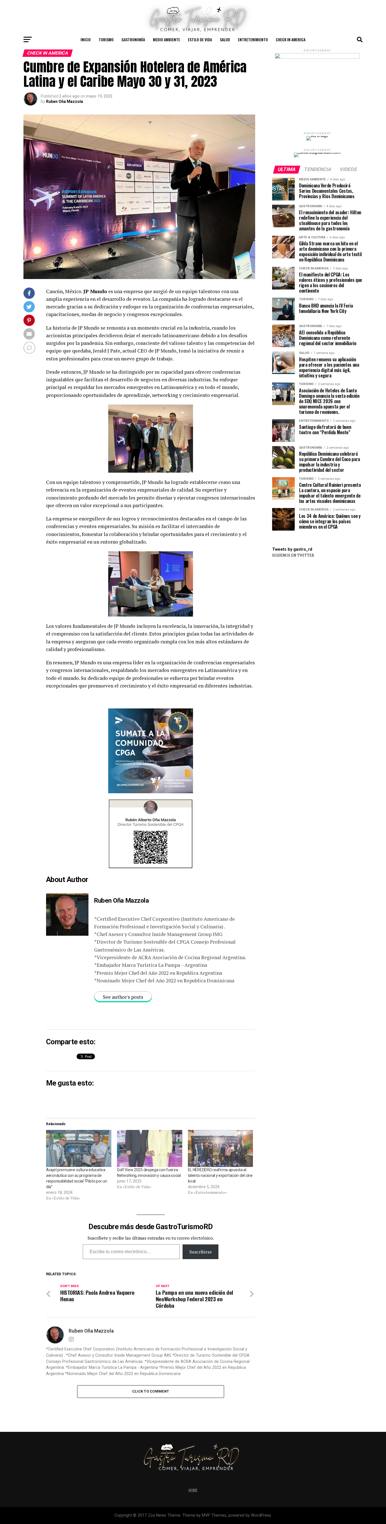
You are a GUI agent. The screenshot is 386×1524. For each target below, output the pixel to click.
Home (193, 1490)
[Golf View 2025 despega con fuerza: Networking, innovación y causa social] (149, 1148)
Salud (225, 39)
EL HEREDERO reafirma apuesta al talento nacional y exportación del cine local (220, 1175)
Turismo (106, 39)
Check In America (290, 39)
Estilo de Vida (200, 39)
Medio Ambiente (166, 39)
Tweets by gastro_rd (292, 549)
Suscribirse (200, 1252)
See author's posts (123, 997)
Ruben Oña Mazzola (64, 101)
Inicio (86, 39)
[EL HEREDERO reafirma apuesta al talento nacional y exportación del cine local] (220, 1148)
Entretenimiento (253, 39)
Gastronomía (133, 39)
